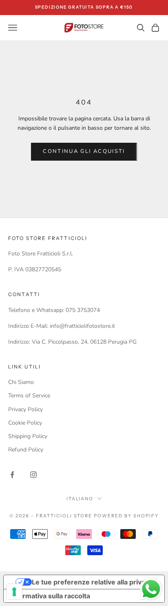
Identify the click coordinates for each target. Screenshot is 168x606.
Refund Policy (25, 449)
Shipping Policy (27, 436)
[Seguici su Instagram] (33, 475)
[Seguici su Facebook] (12, 475)
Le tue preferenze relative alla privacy (92, 582)
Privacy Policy (25, 409)
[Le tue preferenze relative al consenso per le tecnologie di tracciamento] (14, 591)
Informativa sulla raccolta (50, 596)
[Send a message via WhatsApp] (151, 589)
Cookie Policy (25, 423)
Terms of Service (29, 395)
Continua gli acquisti (84, 151)
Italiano (80, 498)
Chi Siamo (21, 382)
